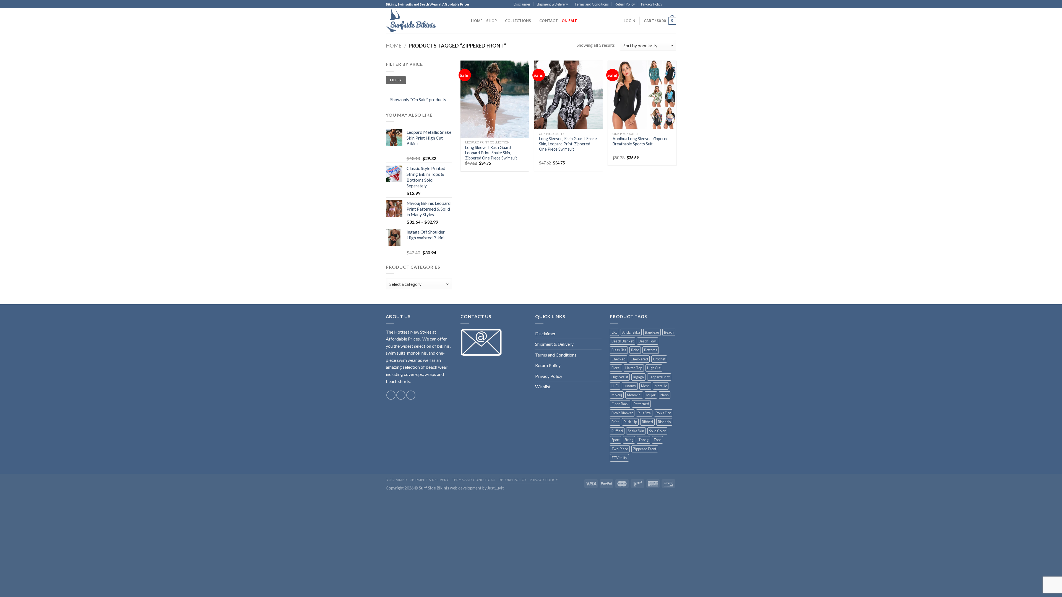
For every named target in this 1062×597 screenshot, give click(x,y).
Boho (635, 350)
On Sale (569, 21)
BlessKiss (618, 350)
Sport (615, 440)
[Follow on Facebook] (668, 4)
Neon (664, 395)
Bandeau (652, 332)
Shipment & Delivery (552, 4)
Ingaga (638, 377)
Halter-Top (633, 368)
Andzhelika (631, 332)
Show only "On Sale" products (418, 99)
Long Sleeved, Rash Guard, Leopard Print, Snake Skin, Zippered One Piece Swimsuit (491, 152)
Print (615, 422)
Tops (657, 440)
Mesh (645, 386)
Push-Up (630, 422)
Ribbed (647, 422)
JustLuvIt (495, 488)
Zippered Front (644, 449)
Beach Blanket (622, 341)
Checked (618, 359)
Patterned (641, 404)
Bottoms (650, 350)
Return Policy (625, 4)
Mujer (650, 395)
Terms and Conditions (591, 4)
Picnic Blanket (622, 413)
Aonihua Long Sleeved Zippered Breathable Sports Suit (640, 141)
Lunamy (630, 386)
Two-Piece (619, 449)
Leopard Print (659, 377)
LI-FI (615, 386)
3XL (614, 332)
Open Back (620, 404)
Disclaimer (522, 4)
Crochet (659, 359)
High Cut (653, 368)
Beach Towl (648, 341)
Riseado (664, 422)
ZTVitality (619, 457)
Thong (643, 440)
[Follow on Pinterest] (673, 4)
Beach (669, 332)
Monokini (634, 395)
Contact (548, 21)
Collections (518, 21)
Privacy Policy (651, 4)
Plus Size (644, 413)
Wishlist (543, 386)
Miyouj (616, 395)
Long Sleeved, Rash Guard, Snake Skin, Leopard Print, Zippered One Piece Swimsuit (568, 143)
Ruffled (617, 431)
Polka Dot (663, 413)
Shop (491, 21)
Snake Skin (636, 431)
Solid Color (657, 431)
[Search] (465, 20)
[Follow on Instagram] (400, 395)
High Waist (619, 377)
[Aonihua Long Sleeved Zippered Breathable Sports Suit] (642, 95)
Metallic (661, 386)
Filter (396, 80)
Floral (615, 368)
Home (476, 21)
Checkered (639, 359)
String (628, 440)
